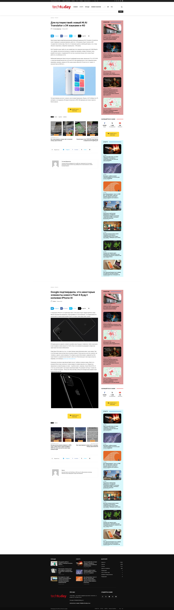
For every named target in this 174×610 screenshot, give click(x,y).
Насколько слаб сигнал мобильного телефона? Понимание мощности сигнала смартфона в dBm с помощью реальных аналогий (111, 216)
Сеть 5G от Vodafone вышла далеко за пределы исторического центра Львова (111, 111)
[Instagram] (117, 1)
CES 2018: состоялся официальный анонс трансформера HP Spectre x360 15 (56, 129)
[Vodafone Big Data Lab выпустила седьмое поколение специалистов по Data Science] (112, 47)
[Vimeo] (120, 1)
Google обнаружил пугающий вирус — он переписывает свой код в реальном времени (92, 128)
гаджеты (60, 116)
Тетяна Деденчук (66, 161)
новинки (64, 116)
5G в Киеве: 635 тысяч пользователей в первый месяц (111, 73)
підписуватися (120, 122)
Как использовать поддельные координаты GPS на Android (68, 129)
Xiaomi (56, 116)
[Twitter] (119, 1)
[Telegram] (109, 596)
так (104, 122)
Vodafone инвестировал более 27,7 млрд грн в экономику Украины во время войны (111, 38)
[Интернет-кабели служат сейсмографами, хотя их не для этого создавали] (112, 168)
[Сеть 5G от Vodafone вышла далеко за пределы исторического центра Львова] (112, 103)
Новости (56, 17)
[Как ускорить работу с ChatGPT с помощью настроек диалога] (54, 563)
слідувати (112, 122)
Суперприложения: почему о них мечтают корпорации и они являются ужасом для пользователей (80, 128)
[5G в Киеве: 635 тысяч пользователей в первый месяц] (112, 65)
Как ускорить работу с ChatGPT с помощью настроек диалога (65, 563)
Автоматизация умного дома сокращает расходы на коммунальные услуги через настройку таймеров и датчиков (111, 235)
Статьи (80, 135)
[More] (88, 36)
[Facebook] (115, 1)
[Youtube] (122, 1)
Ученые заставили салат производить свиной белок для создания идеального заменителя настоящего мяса (112, 254)
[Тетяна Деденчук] (52, 29)
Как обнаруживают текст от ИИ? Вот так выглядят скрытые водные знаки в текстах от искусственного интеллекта (112, 195)
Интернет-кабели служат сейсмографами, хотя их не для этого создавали (111, 177)
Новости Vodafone (107, 35)
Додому (52, 17)
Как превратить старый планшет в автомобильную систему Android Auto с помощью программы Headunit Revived (64, 580)
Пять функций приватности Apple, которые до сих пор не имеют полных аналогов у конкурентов (112, 273)
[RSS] (106, 596)
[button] (121, 7)
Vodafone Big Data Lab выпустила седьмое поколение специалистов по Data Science (112, 56)
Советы (68, 135)
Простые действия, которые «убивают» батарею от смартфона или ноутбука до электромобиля (110, 158)
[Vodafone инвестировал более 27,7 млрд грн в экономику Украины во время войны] (112, 29)
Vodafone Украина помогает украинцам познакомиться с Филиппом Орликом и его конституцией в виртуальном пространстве (111, 92)
